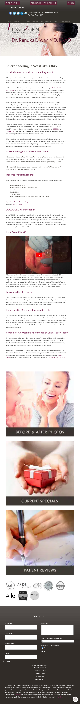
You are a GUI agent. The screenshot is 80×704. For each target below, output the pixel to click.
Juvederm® (10, 131)
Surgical (35, 21)
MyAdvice (59, 697)
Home (9, 21)
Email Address (10, 643)
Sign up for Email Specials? (50, 645)
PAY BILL (71, 3)
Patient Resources (45, 21)
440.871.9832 (17, 7)
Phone (7, 653)
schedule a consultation (57, 357)
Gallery (56, 21)
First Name (9, 623)
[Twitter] (14, 13)
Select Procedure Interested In (52, 638)
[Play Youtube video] (39, 255)
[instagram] (18, 13)
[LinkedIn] (22, 13)
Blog (62, 21)
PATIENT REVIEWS (12, 3)
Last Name (9, 633)
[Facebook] (10, 13)
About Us (16, 21)
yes (45, 648)
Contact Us (68, 21)
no (45, 651)
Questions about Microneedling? (17, 202)
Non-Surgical (26, 21)
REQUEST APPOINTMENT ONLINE (43, 3)
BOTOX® (56, 129)
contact (18, 694)
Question (44, 623)
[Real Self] (26, 13)
